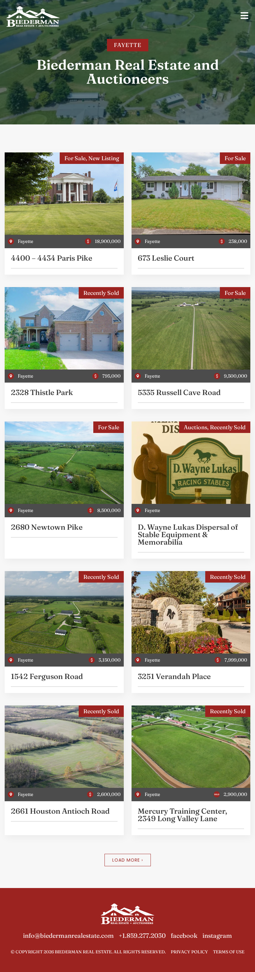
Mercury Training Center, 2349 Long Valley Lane (182, 815)
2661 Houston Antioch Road (60, 811)
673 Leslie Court (166, 258)
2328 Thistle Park (42, 392)
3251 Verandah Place (174, 676)
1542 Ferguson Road (47, 676)
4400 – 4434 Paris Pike (51, 258)
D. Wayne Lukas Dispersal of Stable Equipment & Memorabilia (188, 534)
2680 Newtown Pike (47, 527)
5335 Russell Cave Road (179, 392)
